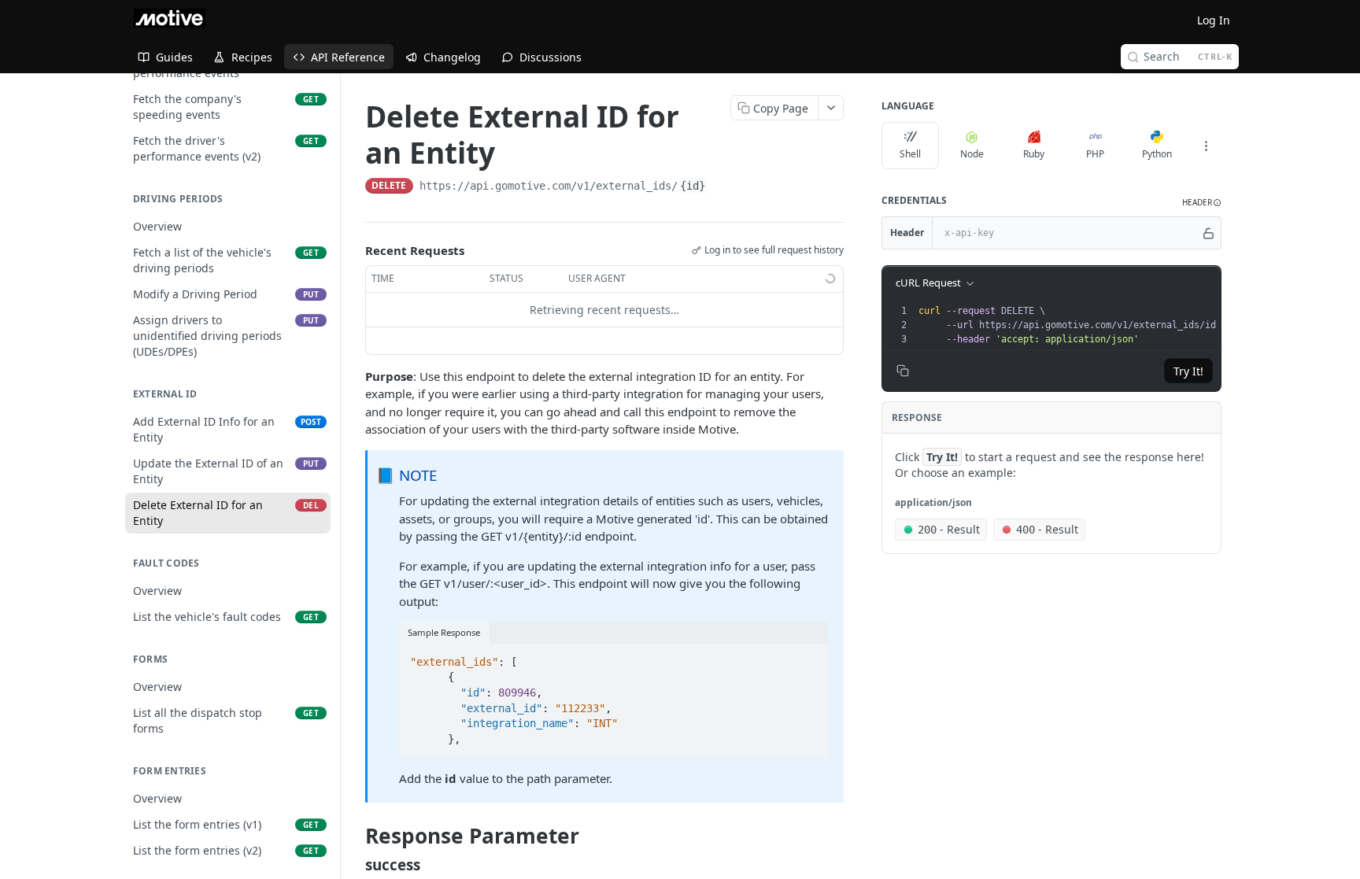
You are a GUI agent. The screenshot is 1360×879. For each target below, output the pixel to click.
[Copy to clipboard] (723, 187)
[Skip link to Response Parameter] (354, 836)
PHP (1095, 154)
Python (1157, 154)
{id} (692, 185)
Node (972, 154)
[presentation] (1072, 325)
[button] (1201, 203)
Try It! (1188, 371)
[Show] (1208, 232)
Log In (1213, 20)
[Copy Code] (809, 657)
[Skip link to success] (354, 864)
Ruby (1033, 154)
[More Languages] (1205, 145)
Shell (910, 154)
